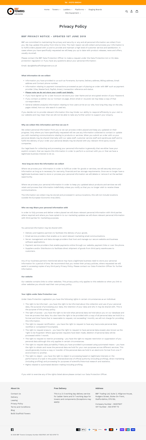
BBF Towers (21, 435)
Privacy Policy (17, 404)
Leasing (14, 400)
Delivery (14, 397)
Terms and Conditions (20, 407)
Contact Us (16, 394)
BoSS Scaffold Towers (20, 413)
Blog (13, 410)
